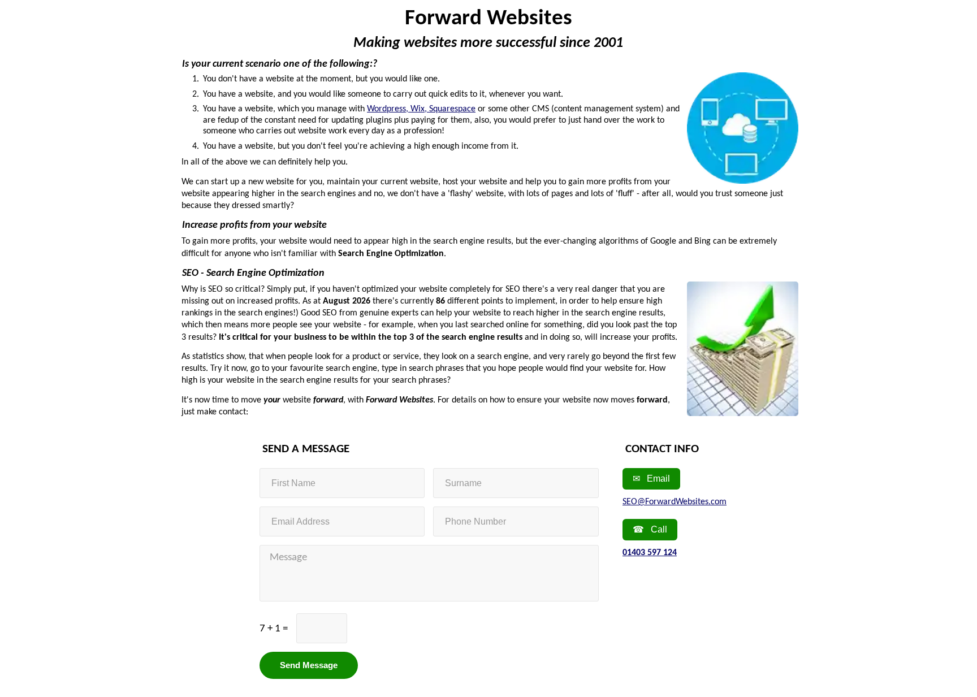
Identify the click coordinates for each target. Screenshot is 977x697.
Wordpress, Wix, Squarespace (421, 109)
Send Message (309, 665)
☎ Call (650, 529)
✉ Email (651, 478)
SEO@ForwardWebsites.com (674, 501)
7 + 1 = (274, 629)
